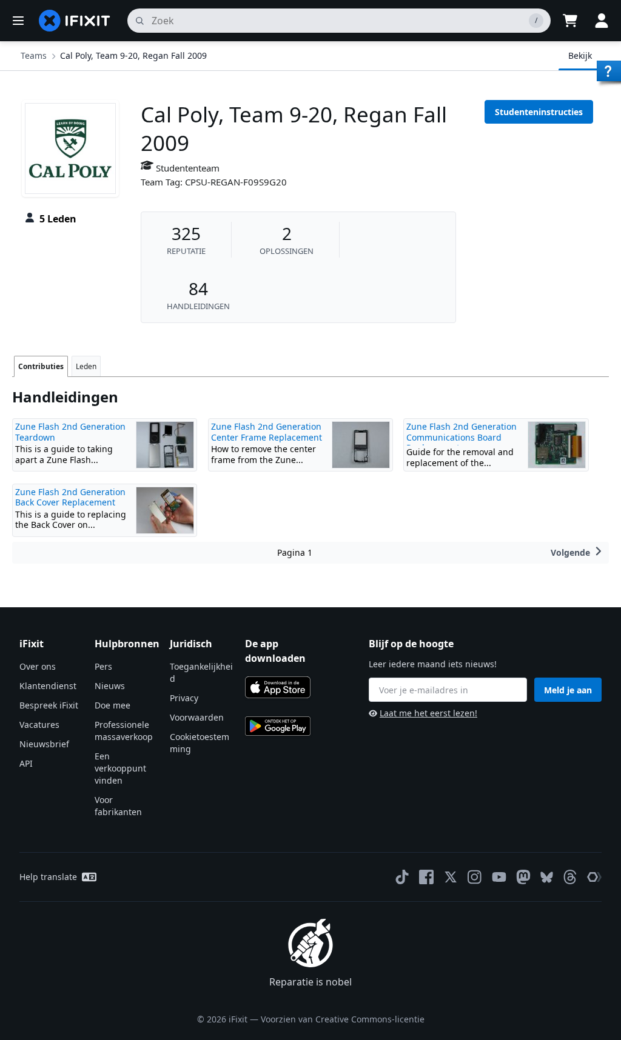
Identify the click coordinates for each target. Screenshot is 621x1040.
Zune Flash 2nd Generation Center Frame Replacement (266, 432)
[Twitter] (450, 877)
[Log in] (601, 20)
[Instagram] (475, 877)
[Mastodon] (523, 877)
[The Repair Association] (594, 877)
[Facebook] (426, 877)
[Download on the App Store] (277, 687)
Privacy (184, 698)
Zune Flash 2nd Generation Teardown (70, 432)
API (26, 763)
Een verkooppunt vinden (120, 768)
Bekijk (580, 55)
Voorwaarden (197, 717)
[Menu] (18, 21)
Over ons (37, 666)
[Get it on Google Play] (277, 726)
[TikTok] (402, 877)
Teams (34, 55)
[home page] (74, 21)
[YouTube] (499, 877)
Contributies (41, 366)
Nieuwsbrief (44, 744)
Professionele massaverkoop (124, 730)
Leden (86, 366)
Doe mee (112, 705)
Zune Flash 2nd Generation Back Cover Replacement (70, 497)
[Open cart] (570, 20)
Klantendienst (47, 686)
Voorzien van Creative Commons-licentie (343, 1019)
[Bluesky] (546, 877)
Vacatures (39, 724)
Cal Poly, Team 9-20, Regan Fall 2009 (133, 55)
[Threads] (570, 877)
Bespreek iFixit (48, 705)
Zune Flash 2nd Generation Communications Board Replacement (461, 437)
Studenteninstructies (539, 112)
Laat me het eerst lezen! (428, 713)
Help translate (48, 876)
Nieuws (110, 686)
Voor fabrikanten (118, 806)
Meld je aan (568, 690)
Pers (103, 666)
